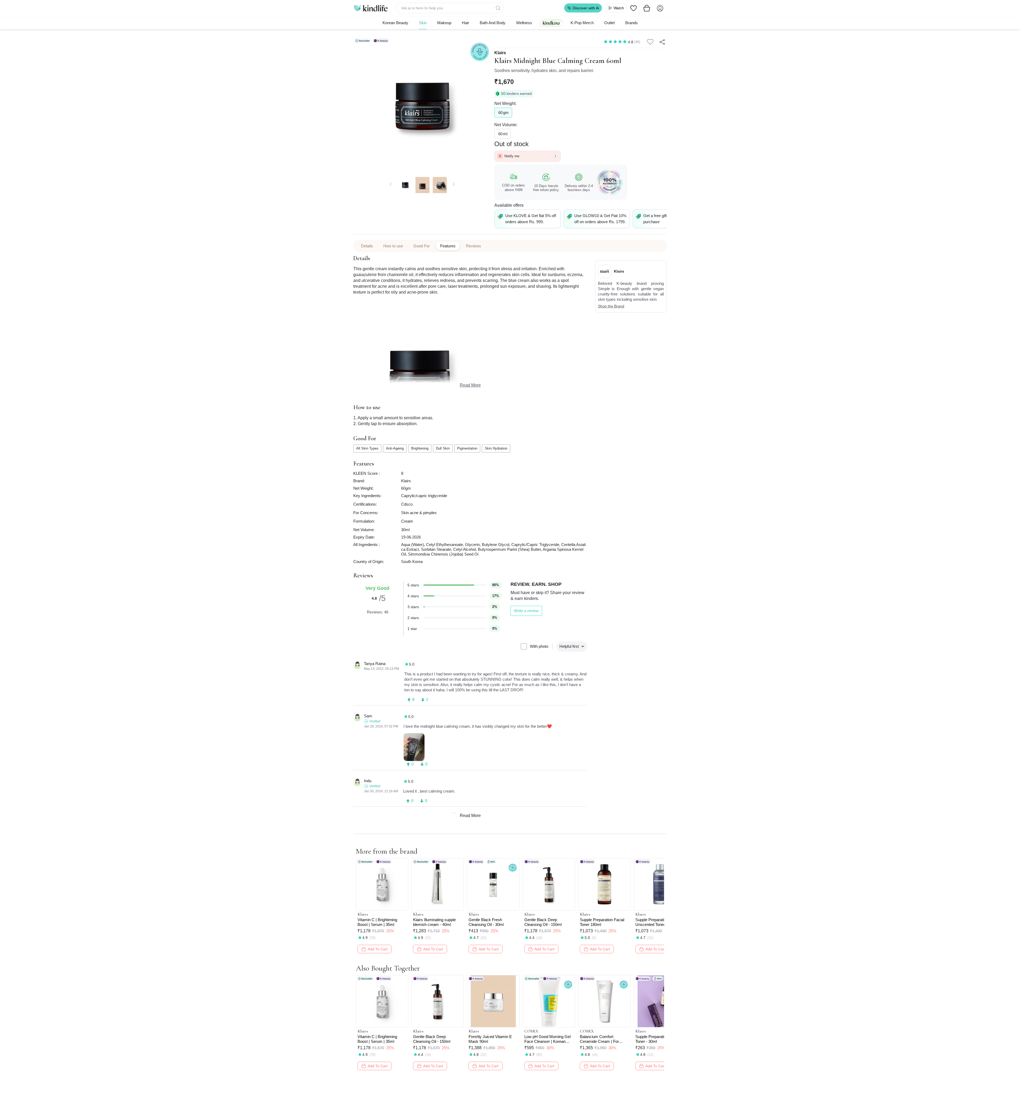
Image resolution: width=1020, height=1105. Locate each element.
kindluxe (551, 22)
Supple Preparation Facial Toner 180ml (602, 922)
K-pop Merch (582, 22)
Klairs (500, 53)
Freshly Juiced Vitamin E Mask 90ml (490, 1039)
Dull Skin (443, 448)
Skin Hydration (496, 448)
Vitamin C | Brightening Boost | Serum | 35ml (377, 922)
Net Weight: (505, 103)
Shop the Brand (611, 306)
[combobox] (450, 8)
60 (503, 112)
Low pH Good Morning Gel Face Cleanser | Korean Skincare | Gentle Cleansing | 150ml (548, 1039)
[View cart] (646, 8)
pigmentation (467, 448)
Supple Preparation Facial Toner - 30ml (657, 1039)
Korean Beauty (395, 22)
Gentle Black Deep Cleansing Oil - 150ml (543, 922)
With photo (539, 646)
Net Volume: (505, 124)
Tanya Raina (374, 663)
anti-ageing (395, 448)
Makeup (444, 22)
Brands (631, 22)
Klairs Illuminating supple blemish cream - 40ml (434, 922)
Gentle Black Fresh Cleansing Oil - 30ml (486, 922)
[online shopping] (370, 8)
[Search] (498, 8)
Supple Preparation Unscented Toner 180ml (656, 922)
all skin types (367, 448)
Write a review (526, 610)
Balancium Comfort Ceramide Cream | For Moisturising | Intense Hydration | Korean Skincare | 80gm (604, 1039)
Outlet (609, 22)
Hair (465, 22)
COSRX (531, 1031)
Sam (368, 716)
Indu (367, 780)
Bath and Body (492, 22)
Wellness (524, 22)
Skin (423, 22)
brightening (419, 448)
